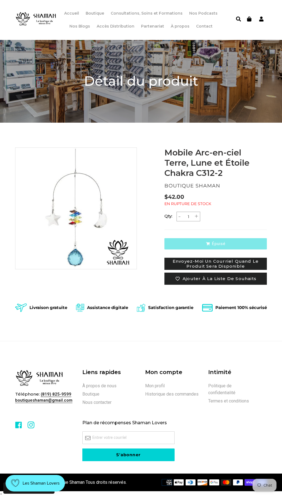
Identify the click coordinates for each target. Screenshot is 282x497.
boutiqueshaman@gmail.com (43, 400)
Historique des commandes (172, 394)
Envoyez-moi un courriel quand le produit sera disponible (216, 264)
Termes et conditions (228, 401)
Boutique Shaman (68, 482)
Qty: (168, 216)
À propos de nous (99, 385)
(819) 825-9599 (56, 394)
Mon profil (155, 385)
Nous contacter (97, 402)
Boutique (90, 394)
